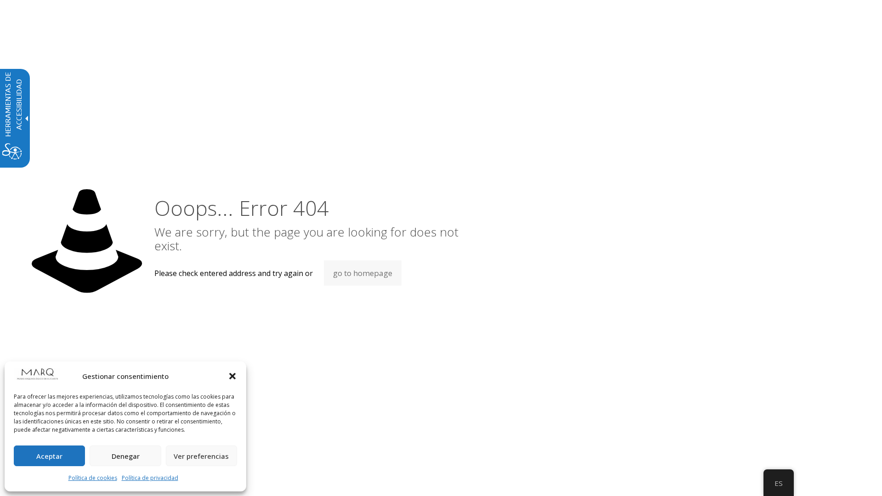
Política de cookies (92, 478)
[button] (232, 376)
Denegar (126, 456)
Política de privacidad (150, 478)
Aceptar (49, 456)
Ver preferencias (201, 456)
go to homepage (362, 273)
